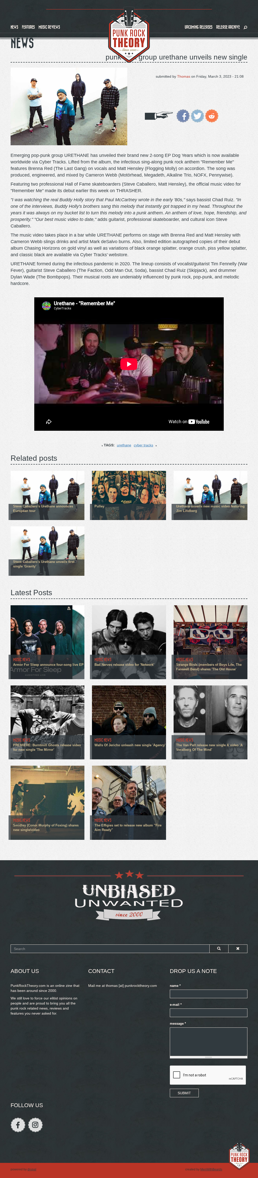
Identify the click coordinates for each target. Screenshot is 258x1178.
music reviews (49, 27)
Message (178, 1023)
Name (175, 986)
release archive (228, 27)
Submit (184, 1093)
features (28, 27)
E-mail (176, 1005)
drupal (31, 1169)
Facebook (18, 1124)
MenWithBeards (211, 1169)
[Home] (129, 34)
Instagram (35, 1124)
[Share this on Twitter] (197, 115)
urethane (124, 445)
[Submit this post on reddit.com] (211, 115)
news (14, 27)
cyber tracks (143, 445)
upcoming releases (198, 27)
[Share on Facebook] (183, 115)
